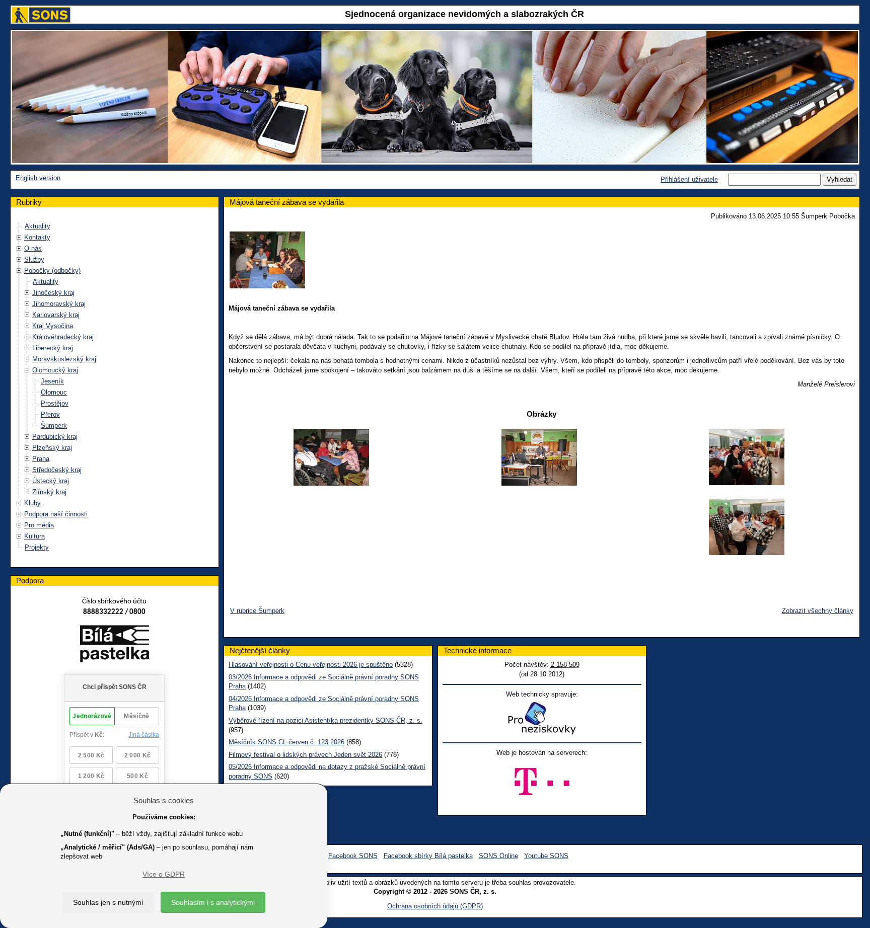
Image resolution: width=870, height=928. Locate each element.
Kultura (34, 536)
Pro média (39, 525)
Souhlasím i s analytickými (213, 902)
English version (38, 178)
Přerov (50, 414)
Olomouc (54, 392)
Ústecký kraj (50, 481)
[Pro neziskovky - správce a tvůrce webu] (541, 718)
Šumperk (54, 425)
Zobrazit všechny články (817, 610)
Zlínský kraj (49, 492)
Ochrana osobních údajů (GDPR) (435, 906)
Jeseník (52, 381)
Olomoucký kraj (55, 370)
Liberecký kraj (52, 348)
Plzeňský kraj (52, 447)
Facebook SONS (353, 856)
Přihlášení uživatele (689, 179)
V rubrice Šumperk (257, 610)
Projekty (37, 547)
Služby (34, 259)
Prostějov (54, 403)
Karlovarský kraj (56, 315)
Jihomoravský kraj (59, 303)
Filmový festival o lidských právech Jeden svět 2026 (305, 754)
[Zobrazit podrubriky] (19, 237)
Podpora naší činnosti (56, 514)
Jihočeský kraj (53, 292)
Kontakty (37, 237)
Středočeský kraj (57, 470)
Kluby (32, 503)
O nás (33, 248)
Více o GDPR (163, 874)
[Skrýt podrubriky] (19, 270)
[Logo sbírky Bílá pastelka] (114, 645)
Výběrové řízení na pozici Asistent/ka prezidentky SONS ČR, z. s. (325, 720)
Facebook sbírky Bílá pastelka (428, 856)
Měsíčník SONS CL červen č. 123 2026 (286, 742)
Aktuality (37, 226)
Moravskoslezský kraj (64, 359)
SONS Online (498, 856)
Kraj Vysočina (52, 326)
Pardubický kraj (55, 436)
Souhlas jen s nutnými (108, 902)
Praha (40, 458)
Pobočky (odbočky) (52, 270)
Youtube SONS (546, 856)
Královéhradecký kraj (63, 337)
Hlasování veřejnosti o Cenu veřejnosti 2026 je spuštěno (311, 664)
